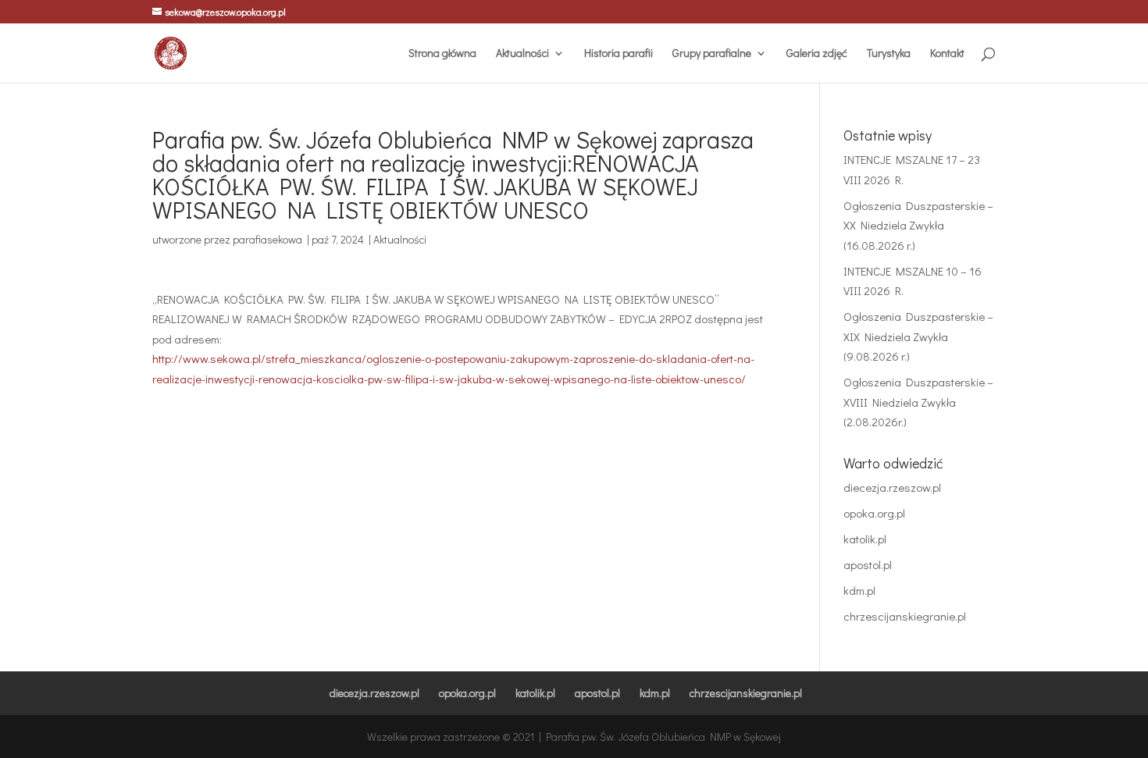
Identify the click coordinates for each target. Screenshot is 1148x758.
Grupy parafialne (711, 54)
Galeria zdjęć (816, 54)
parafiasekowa (267, 239)
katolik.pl (864, 538)
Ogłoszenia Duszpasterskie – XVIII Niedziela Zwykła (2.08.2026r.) (918, 401)
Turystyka (889, 54)
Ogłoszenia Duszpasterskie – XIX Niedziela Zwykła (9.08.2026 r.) (918, 336)
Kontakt (947, 54)
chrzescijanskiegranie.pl (904, 616)
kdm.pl (859, 590)
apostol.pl (867, 564)
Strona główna (442, 54)
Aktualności (522, 54)
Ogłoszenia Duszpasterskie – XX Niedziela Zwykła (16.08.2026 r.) (918, 225)
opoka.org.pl (874, 513)
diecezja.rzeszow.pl (892, 487)
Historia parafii (618, 54)
